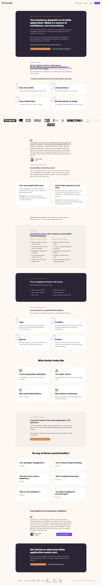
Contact (43, 580)
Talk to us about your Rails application (40, 49)
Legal (30, 580)
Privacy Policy (34, 580)
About (90, 3)
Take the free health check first (56, 564)
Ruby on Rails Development (49, 580)
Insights (86, 3)
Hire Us (97, 3)
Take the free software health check (40, 439)
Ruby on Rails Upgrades (55, 580)
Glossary (26, 580)
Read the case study (63, 528)
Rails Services (78, 3)
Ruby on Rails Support (60, 580)
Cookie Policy (38, 580)
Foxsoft (7, 3)
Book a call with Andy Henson (38, 564)
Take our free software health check (61, 49)
